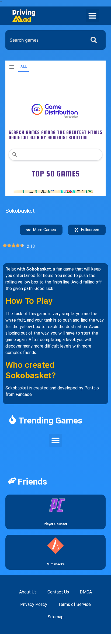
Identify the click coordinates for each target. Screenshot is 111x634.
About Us (28, 592)
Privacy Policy (33, 604)
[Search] (95, 40)
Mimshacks (56, 564)
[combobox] (44, 40)
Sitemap (56, 616)
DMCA (86, 592)
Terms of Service (74, 604)
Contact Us (58, 592)
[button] (92, 15)
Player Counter (55, 524)
